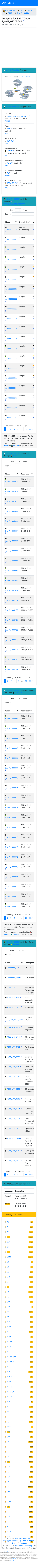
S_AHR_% (10, 141)
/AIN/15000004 (11, 259)
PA (8, 1442)
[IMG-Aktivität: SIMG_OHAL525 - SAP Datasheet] (5, 632)
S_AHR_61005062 (11, 551)
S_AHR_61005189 (11, 660)
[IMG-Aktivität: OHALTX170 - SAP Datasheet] (5, 543)
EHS (8, 1277)
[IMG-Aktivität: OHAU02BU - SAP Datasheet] (5, 869)
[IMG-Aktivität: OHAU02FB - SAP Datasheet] (5, 789)
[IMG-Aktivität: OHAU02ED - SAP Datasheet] (5, 809)
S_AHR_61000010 (11, 778)
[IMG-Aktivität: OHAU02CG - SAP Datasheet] (5, 898)
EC (8, 1272)
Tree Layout (25, 77)
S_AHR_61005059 (11, 541)
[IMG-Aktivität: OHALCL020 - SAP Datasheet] (5, 513)
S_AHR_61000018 (11, 857)
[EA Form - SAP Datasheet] (18, 967)
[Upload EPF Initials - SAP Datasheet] (20, 1128)
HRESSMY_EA (12, 968)
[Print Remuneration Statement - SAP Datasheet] (21, 1118)
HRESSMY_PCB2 (13, 978)
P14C (10, 13)
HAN (9, 1307)
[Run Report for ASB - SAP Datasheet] (21, 1046)
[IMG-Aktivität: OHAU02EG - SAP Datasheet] (5, 730)
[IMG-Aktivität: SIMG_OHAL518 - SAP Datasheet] (5, 622)
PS (8, 1472)
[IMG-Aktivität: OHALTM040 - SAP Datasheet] (5, 503)
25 (26, 429)
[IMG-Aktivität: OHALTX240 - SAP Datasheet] (5, 533)
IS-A (8, 1322)
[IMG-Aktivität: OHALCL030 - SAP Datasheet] (5, 523)
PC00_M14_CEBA (13, 1109)
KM (8, 1412)
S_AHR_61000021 (11, 887)
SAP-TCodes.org (4, 1551)
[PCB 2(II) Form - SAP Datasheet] (20, 977)
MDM (9, 1427)
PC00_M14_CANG (13, 1027)
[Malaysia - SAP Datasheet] (13, 162)
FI (8, 1287)
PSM (8, 1477)
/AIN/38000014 (11, 418)
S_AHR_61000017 (11, 847)
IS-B (8, 1332)
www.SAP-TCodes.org (23, 1546)
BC (8, 1237)
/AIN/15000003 (11, 249)
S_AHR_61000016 (11, 837)
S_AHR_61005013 (11, 491)
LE (8, 1417)
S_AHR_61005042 (11, 521)
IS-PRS (9, 1387)
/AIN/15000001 (10, 240)
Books (6, 446)
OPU (8, 1437)
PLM (8, 1452)
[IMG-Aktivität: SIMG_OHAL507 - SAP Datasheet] (5, 612)
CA (8, 1247)
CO (8, 1252)
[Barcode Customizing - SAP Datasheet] (5, 231)
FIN (8, 1292)
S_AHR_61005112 (11, 620)
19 (26, 681)
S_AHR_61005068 (11, 571)
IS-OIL (9, 1382)
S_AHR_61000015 (11, 827)
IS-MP (9, 1377)
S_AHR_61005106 (11, 610)
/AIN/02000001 (11, 230)
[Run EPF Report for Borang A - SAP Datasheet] (21, 1108)
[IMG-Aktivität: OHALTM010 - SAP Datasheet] (5, 483)
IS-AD (9, 1327)
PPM (8, 1467)
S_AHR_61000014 (11, 817)
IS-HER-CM (11, 1357)
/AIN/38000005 (11, 329)
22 (26, 1175)
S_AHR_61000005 (11, 728)
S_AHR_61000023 (11, 906)
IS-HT (9, 1367)
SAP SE (14, 1558)
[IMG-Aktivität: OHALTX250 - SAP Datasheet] (5, 582)
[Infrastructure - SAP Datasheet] (33, 229)
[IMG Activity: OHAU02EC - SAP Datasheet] (5, 720)
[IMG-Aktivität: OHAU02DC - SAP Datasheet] (5, 760)
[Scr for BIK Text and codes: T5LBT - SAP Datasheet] (20, 1066)
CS (8, 1262)
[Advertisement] (19, 47)
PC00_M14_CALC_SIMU (14, 1020)
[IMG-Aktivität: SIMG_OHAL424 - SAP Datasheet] (23, 21)
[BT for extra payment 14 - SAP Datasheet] (21, 1088)
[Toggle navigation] (33, 3)
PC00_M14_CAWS (13, 1057)
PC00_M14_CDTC (13, 1099)
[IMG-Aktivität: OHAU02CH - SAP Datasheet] (5, 888)
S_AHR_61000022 (11, 896)
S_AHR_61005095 (11, 580)
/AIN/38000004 (11, 319)
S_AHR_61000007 (11, 748)
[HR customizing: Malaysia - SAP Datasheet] (11, 128)
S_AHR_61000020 (11, 877)
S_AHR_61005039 (11, 511)
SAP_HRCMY (10, 11)
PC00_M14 (11, 988)
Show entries (18, 210)
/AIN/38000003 (11, 309)
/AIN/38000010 (11, 378)
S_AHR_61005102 (11, 600)
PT (8, 1482)
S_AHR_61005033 (11, 501)
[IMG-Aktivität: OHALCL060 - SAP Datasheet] (5, 592)
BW (8, 1242)
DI (8, 1267)
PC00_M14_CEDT (13, 1119)
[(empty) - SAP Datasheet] (5, 241)
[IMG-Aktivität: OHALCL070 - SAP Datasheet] (5, 671)
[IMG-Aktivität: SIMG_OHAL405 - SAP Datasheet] (5, 651)
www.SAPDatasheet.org (12, 1541)
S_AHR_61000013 (11, 807)
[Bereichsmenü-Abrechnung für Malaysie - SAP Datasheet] (16, 987)
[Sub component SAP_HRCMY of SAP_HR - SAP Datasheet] (17, 182)
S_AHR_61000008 (11, 758)
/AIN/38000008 (11, 358)
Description (24, 222)
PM (8, 1457)
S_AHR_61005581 (23, 13)
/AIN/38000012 (11, 398)
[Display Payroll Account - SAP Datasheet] (21, 1160)
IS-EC (9, 1347)
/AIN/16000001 (10, 279)
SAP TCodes (8, 3)
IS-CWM (10, 1337)
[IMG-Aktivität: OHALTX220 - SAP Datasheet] (5, 572)
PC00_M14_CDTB (13, 1089)
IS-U (8, 1407)
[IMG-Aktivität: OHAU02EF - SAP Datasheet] (5, 740)
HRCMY (10, 151)
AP (8, 1232)
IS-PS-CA (10, 1392)
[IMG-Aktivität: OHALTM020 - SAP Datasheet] (5, 493)
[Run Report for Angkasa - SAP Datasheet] (21, 1026)
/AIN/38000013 (11, 408)
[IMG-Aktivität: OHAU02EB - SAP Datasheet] (5, 750)
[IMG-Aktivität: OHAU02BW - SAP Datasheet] (5, 849)
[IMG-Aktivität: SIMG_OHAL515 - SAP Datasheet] (5, 661)
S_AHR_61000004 (11, 718)
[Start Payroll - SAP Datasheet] (21, 1007)
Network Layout (11, 77)
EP (8, 1282)
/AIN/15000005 (11, 269)
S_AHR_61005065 (11, 561)
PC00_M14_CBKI (13, 1067)
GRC (8, 1302)
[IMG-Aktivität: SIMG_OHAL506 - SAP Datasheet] (5, 602)
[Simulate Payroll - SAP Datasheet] (5, 1021)
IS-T (8, 1402)
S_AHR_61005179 (11, 640)
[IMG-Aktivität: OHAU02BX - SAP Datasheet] (5, 839)
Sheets (16, 446)
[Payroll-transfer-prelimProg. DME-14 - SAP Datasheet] (21, 1076)
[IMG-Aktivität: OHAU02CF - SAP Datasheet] (5, 908)
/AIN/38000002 (11, 299)
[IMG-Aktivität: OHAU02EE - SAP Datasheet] (5, 799)
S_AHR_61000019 (11, 867)
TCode (7, 222)
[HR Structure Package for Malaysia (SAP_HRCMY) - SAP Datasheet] (13, 150)
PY (21, 11)
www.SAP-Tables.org (22, 1538)
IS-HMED (10, 1362)
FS (8, 1297)
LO (8, 1422)
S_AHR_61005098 (11, 590)
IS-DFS (9, 1342)
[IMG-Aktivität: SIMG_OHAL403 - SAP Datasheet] (5, 642)
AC (8, 1222)
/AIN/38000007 (11, 348)
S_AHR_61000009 (11, 768)
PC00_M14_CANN (13, 1037)
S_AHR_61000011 (11, 788)
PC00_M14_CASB (13, 1047)
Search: (8, 214)
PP (8, 1462)
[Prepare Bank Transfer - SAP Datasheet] (21, 1098)
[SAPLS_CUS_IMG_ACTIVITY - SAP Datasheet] (29, 115)
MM (8, 1432)
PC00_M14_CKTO (13, 1161)
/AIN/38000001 (11, 289)
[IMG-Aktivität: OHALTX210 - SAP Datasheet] (5, 562)
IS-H (8, 1352)
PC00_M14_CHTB (13, 1151)
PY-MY (29, 11)
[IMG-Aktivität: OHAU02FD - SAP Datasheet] (5, 770)
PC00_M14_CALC (13, 1007)
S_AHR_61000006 (11, 738)
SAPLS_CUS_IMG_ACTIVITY (18, 116)
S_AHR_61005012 (11, 481)
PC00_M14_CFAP (13, 1138)
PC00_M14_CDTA (13, 1077)
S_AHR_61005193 (11, 669)
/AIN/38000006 (11, 338)
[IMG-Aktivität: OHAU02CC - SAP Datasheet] (5, 829)
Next (31, 429)
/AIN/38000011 (10, 388)
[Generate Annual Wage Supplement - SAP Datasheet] (21, 1056)
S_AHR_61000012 (11, 798)
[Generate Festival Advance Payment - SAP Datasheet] (20, 1138)
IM (8, 1317)
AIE (8, 1227)
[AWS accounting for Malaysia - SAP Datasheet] (20, 997)
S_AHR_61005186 (11, 650)
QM (8, 1492)
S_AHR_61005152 (11, 630)
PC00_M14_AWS (13, 997)
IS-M (9, 1372)
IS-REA (9, 1397)
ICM (8, 1312)
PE (8, 1447)
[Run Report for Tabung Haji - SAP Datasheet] (21, 1150)
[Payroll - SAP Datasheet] (9, 172)
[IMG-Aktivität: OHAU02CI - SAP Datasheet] (5, 878)
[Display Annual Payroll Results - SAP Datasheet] (21, 1036)
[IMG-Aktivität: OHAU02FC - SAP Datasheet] (5, 780)
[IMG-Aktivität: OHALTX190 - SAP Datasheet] (5, 553)
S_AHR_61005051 (11, 531)
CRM (9, 1257)
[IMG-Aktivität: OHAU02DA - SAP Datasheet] (5, 819)
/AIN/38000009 (11, 368)
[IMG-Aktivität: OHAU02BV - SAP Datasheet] (5, 859)
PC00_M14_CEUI (13, 1129)
